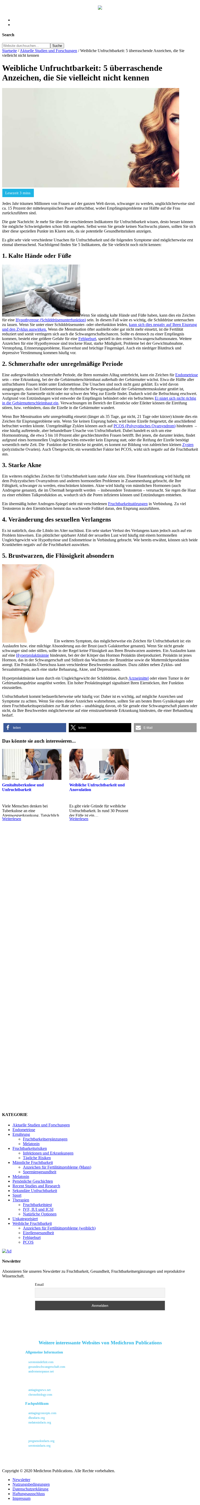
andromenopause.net (41, 1371)
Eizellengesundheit (38, 1233)
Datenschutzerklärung (30, 1489)
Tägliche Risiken (37, 1158)
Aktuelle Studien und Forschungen (41, 1125)
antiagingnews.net (39, 1390)
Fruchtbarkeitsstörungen (128, 503)
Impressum (21, 1498)
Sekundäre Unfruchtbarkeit (34, 1190)
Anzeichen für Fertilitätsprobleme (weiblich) (59, 1228)
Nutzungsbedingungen (31, 1484)
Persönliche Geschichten (32, 1181)
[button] (34, 727)
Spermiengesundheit (39, 1172)
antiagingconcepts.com (42, 1413)
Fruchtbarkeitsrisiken (29, 1148)
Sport (16, 1195)
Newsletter (21, 1479)
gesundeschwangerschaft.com (46, 1367)
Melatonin (31, 1144)
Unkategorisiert (25, 1218)
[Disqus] (100, 906)
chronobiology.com (40, 1394)
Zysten (187, 444)
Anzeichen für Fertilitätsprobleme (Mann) (57, 1167)
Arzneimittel (138, 678)
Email (39, 1285)
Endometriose (186, 375)
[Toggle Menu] (8, 8)
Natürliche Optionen (40, 1214)
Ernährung (21, 1134)
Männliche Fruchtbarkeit (32, 1162)
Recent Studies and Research (36, 1186)
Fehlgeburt (87, 338)
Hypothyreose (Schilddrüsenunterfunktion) (51, 320)
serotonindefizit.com (40, 1362)
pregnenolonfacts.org (41, 1441)
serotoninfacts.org (39, 1445)
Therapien (20, 1200)
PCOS (28, 1242)
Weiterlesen (11, 819)
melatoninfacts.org (39, 1422)
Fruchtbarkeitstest (37, 1204)
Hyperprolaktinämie (32, 655)
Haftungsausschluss (28, 1493)
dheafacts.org (36, 1418)
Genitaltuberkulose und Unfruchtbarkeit (23, 787)
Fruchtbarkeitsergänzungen (45, 1139)
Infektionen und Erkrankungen (48, 1153)
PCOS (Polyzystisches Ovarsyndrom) (145, 426)
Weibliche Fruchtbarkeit (32, 1223)
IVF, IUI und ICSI (38, 1209)
